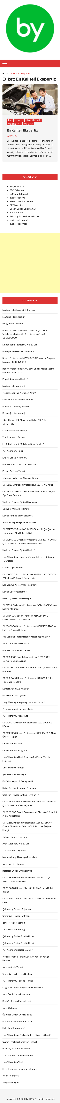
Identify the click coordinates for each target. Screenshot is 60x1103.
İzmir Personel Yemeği (13, 922)
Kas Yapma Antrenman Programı (19, 584)
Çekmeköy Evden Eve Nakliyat (18, 936)
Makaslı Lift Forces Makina (16, 650)
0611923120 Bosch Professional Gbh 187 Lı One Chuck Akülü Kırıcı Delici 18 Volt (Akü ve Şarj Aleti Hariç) (27, 826)
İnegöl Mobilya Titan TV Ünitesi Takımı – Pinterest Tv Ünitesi (28, 559)
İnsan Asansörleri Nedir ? (15, 643)
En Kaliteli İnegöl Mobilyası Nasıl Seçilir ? (23, 444)
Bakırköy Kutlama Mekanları (16, 1048)
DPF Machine (16, 205)
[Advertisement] (30, 263)
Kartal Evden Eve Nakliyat (15, 688)
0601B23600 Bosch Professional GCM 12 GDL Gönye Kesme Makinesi (26, 659)
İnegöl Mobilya (17, 186)
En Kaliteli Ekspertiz (22, 130)
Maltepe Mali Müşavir (13, 316)
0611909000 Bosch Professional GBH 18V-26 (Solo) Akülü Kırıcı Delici (29, 814)
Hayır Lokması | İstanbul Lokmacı (19, 1069)
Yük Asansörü (17, 212)
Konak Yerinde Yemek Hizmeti (17, 515)
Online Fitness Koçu (12, 743)
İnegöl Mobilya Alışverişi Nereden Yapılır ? (24, 702)
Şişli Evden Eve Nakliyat (14, 774)
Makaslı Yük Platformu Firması (17, 399)
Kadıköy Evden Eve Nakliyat (16, 1001)
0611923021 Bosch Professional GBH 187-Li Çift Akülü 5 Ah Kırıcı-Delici (27, 879)
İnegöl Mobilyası (18, 223)
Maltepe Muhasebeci (13, 386)
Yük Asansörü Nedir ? (13, 450)
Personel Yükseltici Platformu (17, 1021)
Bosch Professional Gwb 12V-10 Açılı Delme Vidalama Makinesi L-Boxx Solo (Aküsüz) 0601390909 (24, 334)
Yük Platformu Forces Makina (17, 980)
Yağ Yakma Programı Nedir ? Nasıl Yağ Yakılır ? (26, 636)
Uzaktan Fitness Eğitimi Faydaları (19, 502)
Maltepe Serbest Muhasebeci (18, 351)
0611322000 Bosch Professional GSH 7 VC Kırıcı (27, 484)
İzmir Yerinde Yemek (12, 967)
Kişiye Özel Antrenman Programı (19, 788)
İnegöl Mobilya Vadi (12, 1062)
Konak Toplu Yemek (12, 567)
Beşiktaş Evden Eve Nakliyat (17, 870)
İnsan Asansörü (10, 1075)
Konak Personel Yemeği (14, 430)
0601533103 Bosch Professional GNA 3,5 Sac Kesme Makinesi (29, 669)
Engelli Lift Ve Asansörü (14, 457)
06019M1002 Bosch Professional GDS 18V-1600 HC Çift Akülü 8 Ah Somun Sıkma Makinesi (29, 541)
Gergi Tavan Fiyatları (13, 323)
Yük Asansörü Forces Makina (17, 1055)
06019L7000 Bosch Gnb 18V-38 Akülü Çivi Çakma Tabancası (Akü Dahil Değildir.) (28, 531)
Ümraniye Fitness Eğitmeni (16, 915)
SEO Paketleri (17, 190)
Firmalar (19, 120)
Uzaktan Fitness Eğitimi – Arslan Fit (20, 794)
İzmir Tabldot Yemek (13, 864)
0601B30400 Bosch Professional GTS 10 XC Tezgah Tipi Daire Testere (29, 680)
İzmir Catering (9, 1007)
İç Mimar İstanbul (19, 193)
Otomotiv (28, 124)
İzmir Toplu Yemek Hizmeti (16, 994)
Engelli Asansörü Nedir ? (15, 379)
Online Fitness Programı (14, 750)
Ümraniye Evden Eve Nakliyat (17, 974)
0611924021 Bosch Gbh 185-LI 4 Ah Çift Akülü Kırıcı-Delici (29, 900)
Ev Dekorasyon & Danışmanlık (17, 781)
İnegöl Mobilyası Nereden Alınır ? (19, 392)
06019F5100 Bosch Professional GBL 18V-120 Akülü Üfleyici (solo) (29, 735)
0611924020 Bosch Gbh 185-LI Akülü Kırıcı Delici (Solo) (27, 890)
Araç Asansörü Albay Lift (15, 843)
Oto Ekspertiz (14, 124)
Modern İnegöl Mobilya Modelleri (19, 857)
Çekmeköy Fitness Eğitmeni (16, 909)
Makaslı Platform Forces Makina (19, 464)
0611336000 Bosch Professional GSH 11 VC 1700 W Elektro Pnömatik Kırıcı (29, 628)
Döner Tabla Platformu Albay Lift (19, 344)
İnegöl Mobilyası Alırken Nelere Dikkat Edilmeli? (26, 1035)
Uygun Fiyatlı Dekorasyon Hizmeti (19, 1041)
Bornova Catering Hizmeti (15, 406)
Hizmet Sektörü (33, 120)
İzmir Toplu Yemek (19, 220)
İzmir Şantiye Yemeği (13, 767)
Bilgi (10, 120)
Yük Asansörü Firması (13, 437)
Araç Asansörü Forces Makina (18, 708)
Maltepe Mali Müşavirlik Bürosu (18, 310)
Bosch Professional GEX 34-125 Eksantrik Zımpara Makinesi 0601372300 (28, 360)
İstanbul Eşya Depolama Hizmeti (19, 522)
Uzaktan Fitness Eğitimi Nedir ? (18, 550)
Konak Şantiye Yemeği (13, 413)
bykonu (13, 135)
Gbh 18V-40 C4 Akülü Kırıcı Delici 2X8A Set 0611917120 (24, 421)
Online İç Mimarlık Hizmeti (15, 508)
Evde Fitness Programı (14, 695)
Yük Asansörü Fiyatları (14, 850)
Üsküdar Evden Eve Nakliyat (17, 1014)
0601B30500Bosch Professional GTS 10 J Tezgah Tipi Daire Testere (28, 493)
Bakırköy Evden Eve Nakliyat (24, 216)
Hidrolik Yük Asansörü (13, 1028)
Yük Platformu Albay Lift (15, 715)
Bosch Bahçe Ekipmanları (23, 208)
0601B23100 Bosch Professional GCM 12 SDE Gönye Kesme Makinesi (29, 607)
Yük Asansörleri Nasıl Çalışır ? (17, 949)
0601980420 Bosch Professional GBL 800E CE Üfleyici (27, 724)
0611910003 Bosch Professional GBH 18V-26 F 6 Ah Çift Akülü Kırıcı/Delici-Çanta (29, 803)
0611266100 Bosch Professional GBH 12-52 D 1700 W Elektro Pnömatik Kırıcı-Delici (29, 576)
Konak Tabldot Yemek (13, 471)
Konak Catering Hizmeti (14, 591)
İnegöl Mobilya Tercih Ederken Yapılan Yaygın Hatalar (26, 958)
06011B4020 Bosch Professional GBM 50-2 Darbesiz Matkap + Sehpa (25, 617)
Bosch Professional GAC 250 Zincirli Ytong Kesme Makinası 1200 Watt (28, 370)
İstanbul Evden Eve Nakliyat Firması (20, 477)
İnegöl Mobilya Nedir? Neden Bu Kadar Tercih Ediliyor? (26, 759)
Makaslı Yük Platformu (21, 201)
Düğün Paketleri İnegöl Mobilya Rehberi (22, 987)
